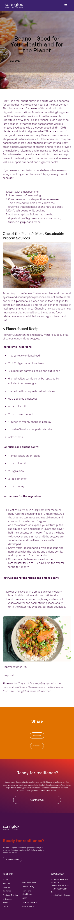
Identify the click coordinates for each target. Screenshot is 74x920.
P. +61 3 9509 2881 (59, 889)
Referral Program (29, 902)
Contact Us (37, 799)
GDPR (24, 898)
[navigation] (11, 827)
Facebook (37, 736)
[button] (66, 5)
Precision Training (10, 895)
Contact (6, 906)
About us (6, 883)
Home (5, 879)
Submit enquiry (12, 859)
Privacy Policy (28, 886)
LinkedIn (37, 746)
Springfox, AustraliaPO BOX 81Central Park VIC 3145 (60, 882)
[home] (13, 5)
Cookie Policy (28, 906)
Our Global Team (29, 882)
